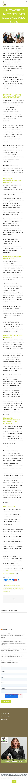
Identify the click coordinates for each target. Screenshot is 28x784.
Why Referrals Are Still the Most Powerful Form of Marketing (11, 661)
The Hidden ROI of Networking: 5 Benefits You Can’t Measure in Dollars (13, 649)
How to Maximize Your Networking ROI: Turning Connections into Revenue (12, 655)
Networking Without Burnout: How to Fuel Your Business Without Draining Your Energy (13, 635)
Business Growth (14, 589)
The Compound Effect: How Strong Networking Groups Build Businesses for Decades (13, 643)
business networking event (13, 585)
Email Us (4, 719)
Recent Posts (7, 629)
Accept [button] (14, 781)
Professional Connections (10, 586)
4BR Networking (14, 588)
